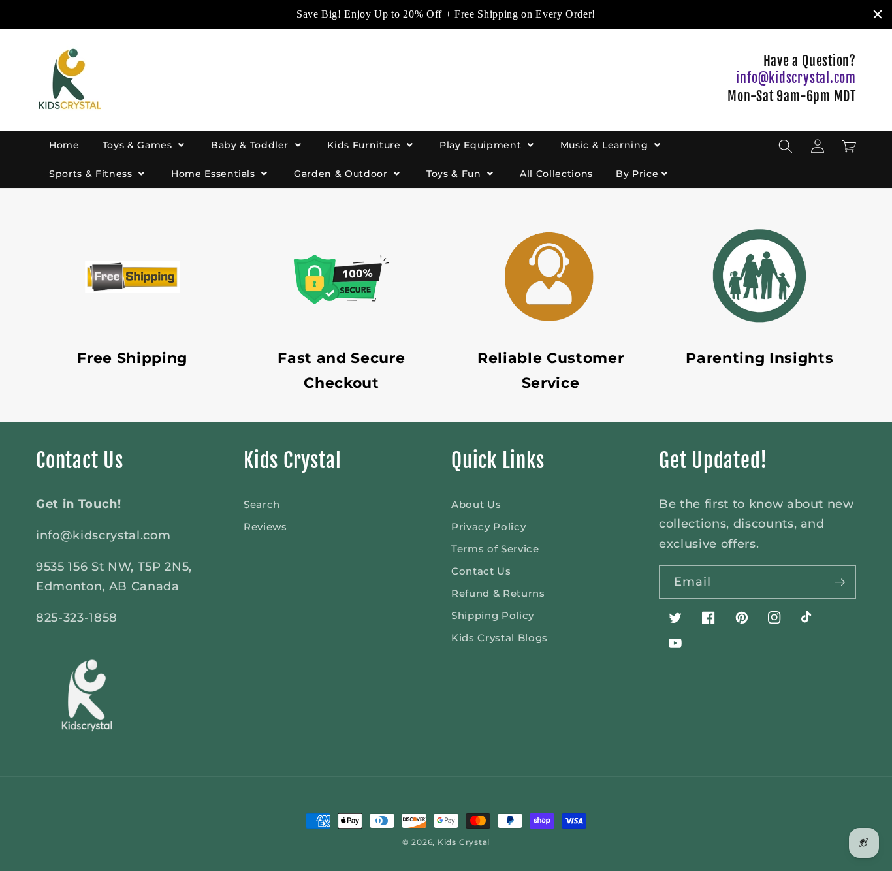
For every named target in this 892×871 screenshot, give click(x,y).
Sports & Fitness (92, 174)
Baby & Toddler (251, 145)
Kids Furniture (365, 145)
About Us (476, 504)
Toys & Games (139, 145)
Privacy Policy (488, 526)
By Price (637, 174)
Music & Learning (605, 145)
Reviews (265, 526)
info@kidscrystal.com (796, 78)
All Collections (556, 174)
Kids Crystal (464, 842)
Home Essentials (215, 174)
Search (262, 504)
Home (64, 145)
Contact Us (481, 571)
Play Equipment (481, 145)
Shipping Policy (492, 615)
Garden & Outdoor (342, 174)
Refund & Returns (498, 593)
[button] (785, 146)
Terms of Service (495, 549)
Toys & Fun (455, 174)
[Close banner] (877, 14)
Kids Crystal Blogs (499, 637)
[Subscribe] (839, 582)
